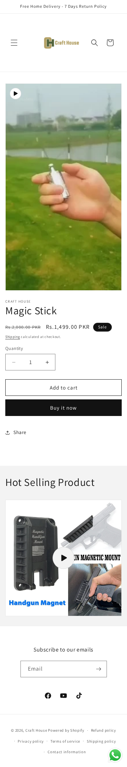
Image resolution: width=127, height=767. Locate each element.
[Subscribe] (99, 669)
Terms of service (65, 741)
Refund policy (103, 730)
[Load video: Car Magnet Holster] (63, 558)
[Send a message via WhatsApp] (115, 755)
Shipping (12, 336)
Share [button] (19, 432)
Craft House (36, 730)
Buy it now (63, 407)
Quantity (14, 348)
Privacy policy (31, 741)
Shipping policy (101, 741)
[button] (14, 42)
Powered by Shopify (66, 730)
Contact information (67, 751)
